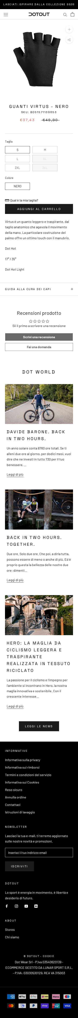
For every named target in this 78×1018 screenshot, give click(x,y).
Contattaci (12, 805)
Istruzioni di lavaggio (20, 812)
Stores (10, 929)
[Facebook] (6, 905)
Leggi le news (39, 726)
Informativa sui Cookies (22, 782)
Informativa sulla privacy (22, 760)
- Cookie (47, 956)
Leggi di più (15, 474)
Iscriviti (19, 866)
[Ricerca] (65, 14)
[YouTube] (26, 905)
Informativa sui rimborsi (22, 767)
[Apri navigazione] (6, 14)
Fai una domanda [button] (39, 347)
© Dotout (32, 956)
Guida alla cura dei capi (28, 289)
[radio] (17, 149)
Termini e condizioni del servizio (28, 775)
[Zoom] (69, 29)
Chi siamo (12, 937)
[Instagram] (16, 905)
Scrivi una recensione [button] (39, 337)
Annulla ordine (15, 797)
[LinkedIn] (36, 905)
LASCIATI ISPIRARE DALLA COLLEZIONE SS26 (39, 4)
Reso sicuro (13, 790)
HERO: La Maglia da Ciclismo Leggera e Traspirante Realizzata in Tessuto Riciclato (39, 656)
